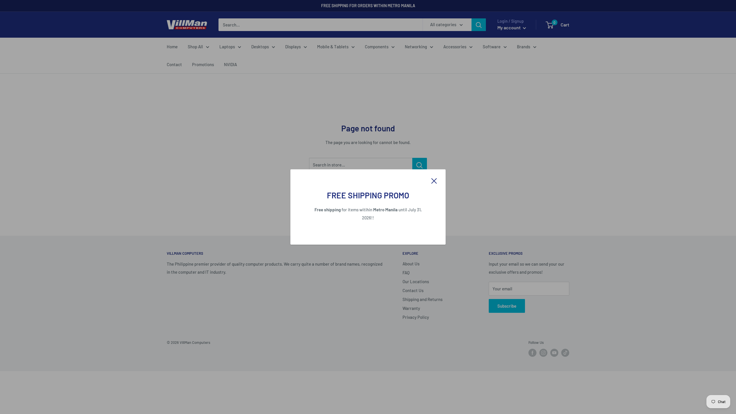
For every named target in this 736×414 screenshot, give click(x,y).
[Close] (434, 180)
